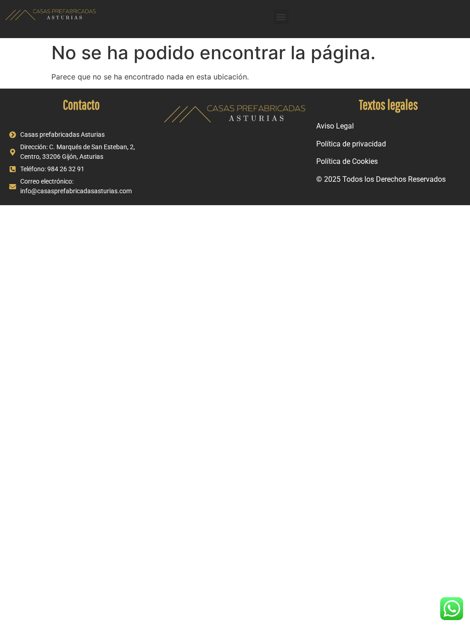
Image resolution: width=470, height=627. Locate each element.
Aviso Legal (335, 126)
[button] (281, 16)
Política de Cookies (347, 161)
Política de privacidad (351, 144)
